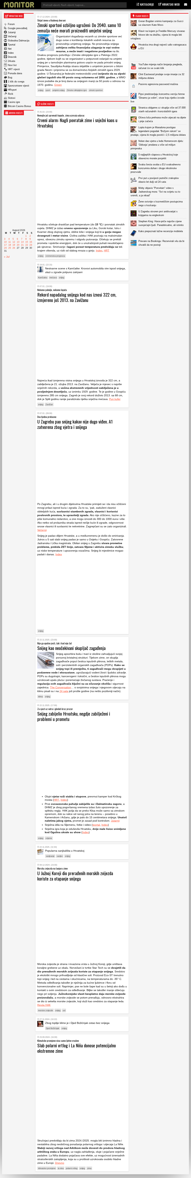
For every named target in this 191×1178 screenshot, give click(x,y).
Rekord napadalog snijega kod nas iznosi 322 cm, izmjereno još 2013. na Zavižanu (76, 297)
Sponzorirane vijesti (18, 85)
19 (13, 245)
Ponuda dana (15, 73)
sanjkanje (50, 856)
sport (48, 90)
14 (22, 242)
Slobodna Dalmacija (18, 40)
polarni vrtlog (71, 1168)
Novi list (12, 65)
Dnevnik (12, 57)
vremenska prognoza (55, 256)
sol (64, 1010)
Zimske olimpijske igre (77, 90)
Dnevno (59, 1162)
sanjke (60, 856)
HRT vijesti (14, 69)
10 (5, 242)
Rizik (10, 93)
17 (5, 245)
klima (40, 696)
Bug (10, 77)
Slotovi (11, 98)
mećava (53, 277)
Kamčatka (42, 277)
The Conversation (60, 687)
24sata (11, 61)
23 (30, 245)
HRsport (12, 89)
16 (30, 242)
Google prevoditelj (17, 28)
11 (9, 242)
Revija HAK (44, 1005)
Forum (11, 24)
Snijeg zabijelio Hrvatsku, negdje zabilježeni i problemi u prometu (73, 716)
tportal (96, 824)
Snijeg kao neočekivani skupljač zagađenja (71, 648)
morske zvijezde (45, 1010)
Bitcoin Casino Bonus (19, 106)
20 (18, 245)
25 (9, 248)
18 (9, 245)
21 (22, 245)
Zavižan (49, 404)
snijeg (40, 90)
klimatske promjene (47, 1168)
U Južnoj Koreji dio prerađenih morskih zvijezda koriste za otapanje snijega (75, 876)
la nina (61, 1168)
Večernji (12, 36)
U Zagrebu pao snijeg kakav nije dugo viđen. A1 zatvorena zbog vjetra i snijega (75, 424)
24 (5, 248)
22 (26, 245)
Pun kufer (114, 399)
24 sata (64, 691)
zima (89, 1168)
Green (58, 84)
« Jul (7, 256)
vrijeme (49, 838)
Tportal (11, 44)
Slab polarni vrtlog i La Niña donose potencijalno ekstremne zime (76, 1048)
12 (13, 242)
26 (13, 248)
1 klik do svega (16, 81)
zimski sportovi (96, 90)
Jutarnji (12, 32)
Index (11, 52)
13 (18, 242)
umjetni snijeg (58, 90)
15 (26, 242)
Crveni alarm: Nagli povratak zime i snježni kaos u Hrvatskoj (77, 123)
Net (10, 48)
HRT (106, 250)
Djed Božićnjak (52, 1028)
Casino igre (14, 102)
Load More (159, 254)
